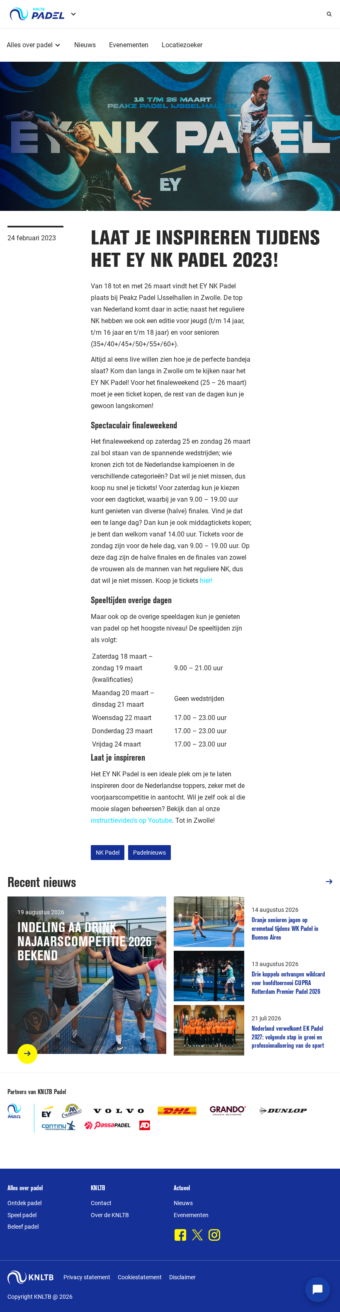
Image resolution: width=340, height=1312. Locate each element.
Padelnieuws (149, 852)
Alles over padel (30, 45)
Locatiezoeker (182, 45)
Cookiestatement (140, 1277)
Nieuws (85, 45)
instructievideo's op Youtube (131, 820)
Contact (101, 1203)
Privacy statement (86, 1277)
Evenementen (128, 45)
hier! (206, 581)
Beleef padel (23, 1226)
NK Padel (107, 852)
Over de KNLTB (110, 1215)
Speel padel (21, 1215)
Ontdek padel (24, 1203)
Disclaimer (182, 1277)
